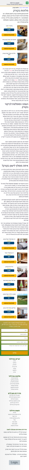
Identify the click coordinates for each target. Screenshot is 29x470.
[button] (27, 3)
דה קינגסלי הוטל (9, 253)
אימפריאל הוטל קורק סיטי (9, 40)
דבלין (10, 71)
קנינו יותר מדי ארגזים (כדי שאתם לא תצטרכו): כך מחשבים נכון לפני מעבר (16, 445)
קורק (20, 7)
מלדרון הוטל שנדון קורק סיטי (9, 54)
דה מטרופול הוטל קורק (9, 239)
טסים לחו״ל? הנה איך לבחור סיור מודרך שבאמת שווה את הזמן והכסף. (16, 450)
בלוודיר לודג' (9, 26)
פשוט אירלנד (14, 3)
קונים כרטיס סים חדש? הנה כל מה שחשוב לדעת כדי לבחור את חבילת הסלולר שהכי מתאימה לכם (15, 439)
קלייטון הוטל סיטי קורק (9, 308)
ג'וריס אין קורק (9, 267)
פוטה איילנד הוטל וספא (9, 294)
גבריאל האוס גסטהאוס (9, 280)
